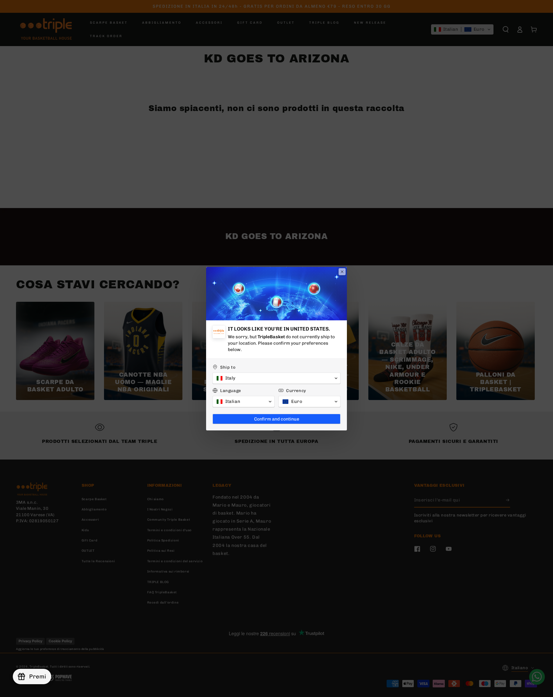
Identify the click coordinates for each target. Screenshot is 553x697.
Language (230, 390)
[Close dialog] (342, 271)
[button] (276, 378)
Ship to (228, 367)
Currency (296, 390)
